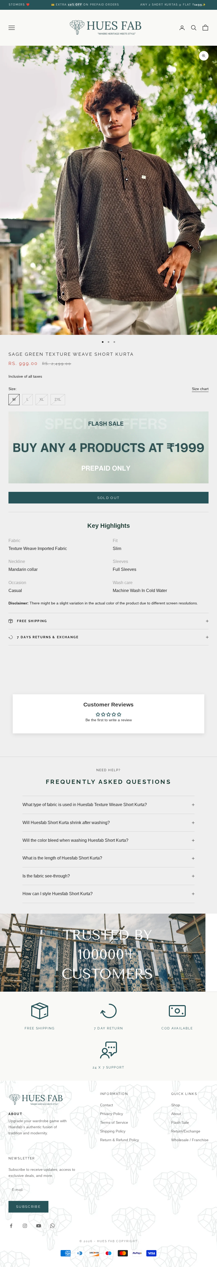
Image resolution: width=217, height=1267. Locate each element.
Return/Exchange (185, 1131)
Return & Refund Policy (119, 1140)
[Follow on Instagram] (25, 1225)
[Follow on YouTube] (38, 1225)
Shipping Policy (112, 1131)
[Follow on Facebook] (11, 1225)
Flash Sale (180, 1122)
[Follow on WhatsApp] (52, 1225)
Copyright (127, 1241)
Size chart (200, 389)
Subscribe (28, 1207)
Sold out (108, 498)
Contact (106, 1105)
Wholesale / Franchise (190, 1140)
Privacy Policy (111, 1114)
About (176, 1114)
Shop (175, 1105)
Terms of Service (114, 1122)
